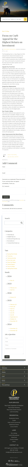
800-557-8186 (14, 450)
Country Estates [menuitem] (14, 439)
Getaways (4, 368)
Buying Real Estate (12, 254)
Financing (9, 256)
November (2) (13, 321)
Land (3, 376)
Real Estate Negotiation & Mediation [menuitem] (14, 405)
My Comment (5, 186)
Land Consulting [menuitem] (14, 412)
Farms (3, 380)
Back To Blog (5, 31)
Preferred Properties (10, 49)
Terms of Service (5, 201)
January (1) (13, 297)
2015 (9, 300)
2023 (9, 284)
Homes (4, 372)
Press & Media (11, 266)
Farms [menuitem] (14, 441)
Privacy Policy (21, 200)
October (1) (13, 319)
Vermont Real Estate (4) (13, 243)
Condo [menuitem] (14, 420)
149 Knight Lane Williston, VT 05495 (14, 448)
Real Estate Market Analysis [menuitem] (14, 409)
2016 (9, 293)
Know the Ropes (12, 154)
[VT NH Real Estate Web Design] (14, 464)
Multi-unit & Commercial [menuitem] (14, 422)
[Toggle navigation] (25, 5)
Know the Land (11, 260)
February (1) (13, 288)
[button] (25, 19)
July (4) (12, 315)
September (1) (14, 317)
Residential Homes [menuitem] (14, 418)
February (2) (13, 304)
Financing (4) (10, 234)
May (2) (12, 311)
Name (3, 167)
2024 (9, 276)
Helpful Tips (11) (11, 236)
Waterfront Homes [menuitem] (14, 424)
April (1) (12, 290)
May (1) (12, 280)
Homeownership (11, 258)
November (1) (13, 328)
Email (3, 173)
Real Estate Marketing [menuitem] (14, 407)
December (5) (13, 330)
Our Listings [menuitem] (14, 433)
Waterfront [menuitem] (14, 437)
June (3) (12, 313)
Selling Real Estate (13, 156)
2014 (9, 324)
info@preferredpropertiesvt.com (14, 452)
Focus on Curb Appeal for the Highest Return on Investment (12, 40)
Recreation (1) (10, 241)
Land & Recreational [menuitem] (14, 435)
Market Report (11, 264)
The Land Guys (6, 385)
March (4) (12, 306)
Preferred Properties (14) (13, 239)
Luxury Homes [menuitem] (14, 426)
